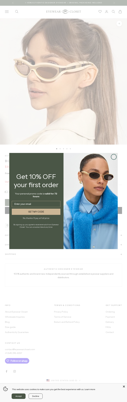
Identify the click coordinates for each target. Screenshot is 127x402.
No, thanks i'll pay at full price (36, 218)
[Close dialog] (113, 157)
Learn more (90, 389)
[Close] (123, 386)
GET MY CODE (36, 211)
